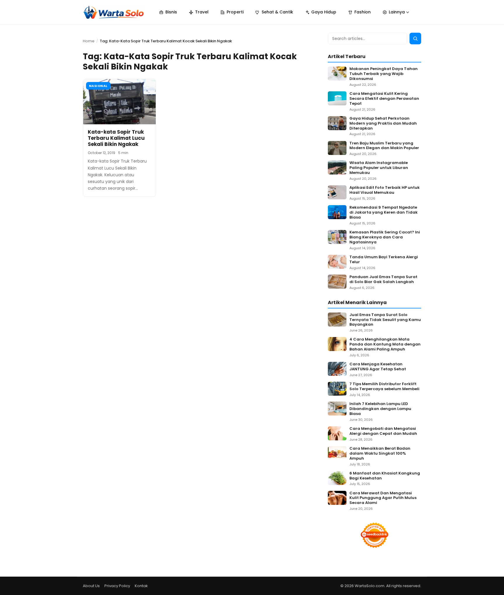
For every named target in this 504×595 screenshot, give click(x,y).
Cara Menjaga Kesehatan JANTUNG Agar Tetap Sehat (377, 367)
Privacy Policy (117, 586)
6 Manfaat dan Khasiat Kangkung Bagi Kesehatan (384, 476)
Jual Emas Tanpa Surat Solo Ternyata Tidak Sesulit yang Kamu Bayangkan (385, 320)
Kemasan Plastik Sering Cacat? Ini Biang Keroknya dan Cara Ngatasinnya (384, 237)
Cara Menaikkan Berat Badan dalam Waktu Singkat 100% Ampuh (379, 453)
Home (88, 41)
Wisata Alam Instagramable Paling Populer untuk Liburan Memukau (378, 167)
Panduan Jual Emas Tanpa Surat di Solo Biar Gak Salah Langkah (383, 280)
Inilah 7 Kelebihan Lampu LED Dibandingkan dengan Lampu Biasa (380, 409)
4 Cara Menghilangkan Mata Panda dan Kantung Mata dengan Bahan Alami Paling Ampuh (385, 344)
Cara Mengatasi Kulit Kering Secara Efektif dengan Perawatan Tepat (384, 98)
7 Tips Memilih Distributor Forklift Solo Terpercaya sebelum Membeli (384, 387)
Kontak (141, 586)
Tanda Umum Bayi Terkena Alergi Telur (383, 260)
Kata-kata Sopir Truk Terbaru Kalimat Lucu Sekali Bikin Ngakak (116, 138)
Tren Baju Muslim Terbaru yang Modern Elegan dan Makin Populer (384, 146)
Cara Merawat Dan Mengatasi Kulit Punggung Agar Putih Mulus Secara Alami (382, 498)
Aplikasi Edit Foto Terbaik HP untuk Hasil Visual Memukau (384, 190)
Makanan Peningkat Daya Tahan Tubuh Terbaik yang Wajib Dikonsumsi (383, 74)
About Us (91, 586)
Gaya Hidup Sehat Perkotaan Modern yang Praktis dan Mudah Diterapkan (383, 123)
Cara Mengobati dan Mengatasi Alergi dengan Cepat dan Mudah (383, 431)
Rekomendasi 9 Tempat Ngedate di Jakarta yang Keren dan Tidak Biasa (383, 212)
